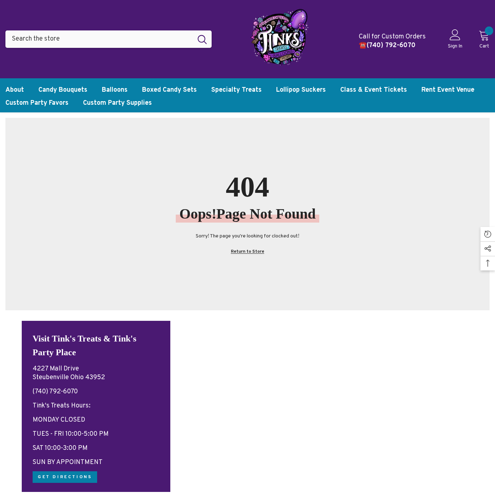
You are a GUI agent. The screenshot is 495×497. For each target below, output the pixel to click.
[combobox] (99, 39)
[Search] (108, 39)
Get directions (65, 477)
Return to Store (247, 251)
